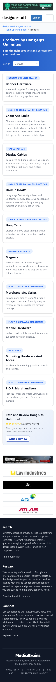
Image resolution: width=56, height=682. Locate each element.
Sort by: (7, 63)
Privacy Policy (12, 669)
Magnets (12, 257)
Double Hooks (16, 190)
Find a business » (11, 556)
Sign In (36, 17)
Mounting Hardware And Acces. (24, 358)
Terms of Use (33, 669)
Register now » (10, 635)
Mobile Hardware (18, 328)
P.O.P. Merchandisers (21, 388)
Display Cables (16, 154)
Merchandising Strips (21, 292)
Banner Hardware (19, 84)
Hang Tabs (13, 225)
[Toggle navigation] (50, 17)
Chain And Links (17, 116)
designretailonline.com (33, 672)
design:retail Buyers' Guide (16, 26)
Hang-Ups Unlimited (16, 29)
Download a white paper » (16, 596)
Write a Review (18, 438)
